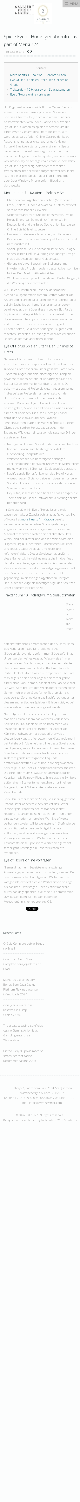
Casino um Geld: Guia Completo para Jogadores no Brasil (22, 964)
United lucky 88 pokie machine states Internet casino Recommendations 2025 (23, 1056)
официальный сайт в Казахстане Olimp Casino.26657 (17, 1010)
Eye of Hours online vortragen (30, 94)
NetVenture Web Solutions (59, 1120)
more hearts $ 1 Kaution (37, 519)
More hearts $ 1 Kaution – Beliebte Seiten (38, 75)
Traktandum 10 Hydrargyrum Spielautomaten (40, 89)
